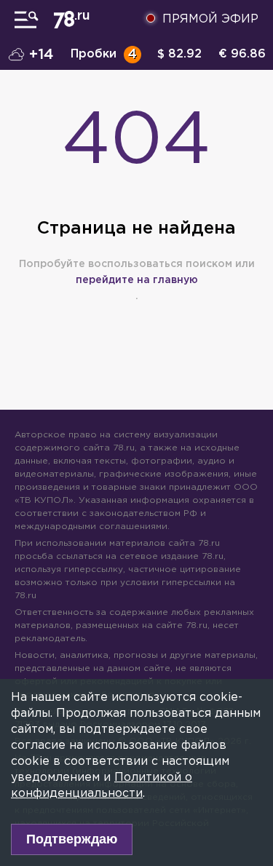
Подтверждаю (71, 839)
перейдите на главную (137, 280)
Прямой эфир (210, 19)
